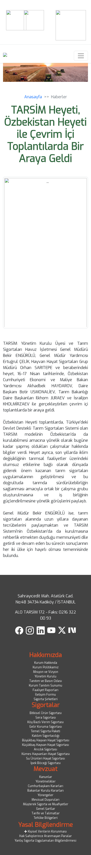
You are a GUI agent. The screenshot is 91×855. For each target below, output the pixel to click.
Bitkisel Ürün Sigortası (46, 713)
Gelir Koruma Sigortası (45, 727)
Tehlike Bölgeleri (46, 818)
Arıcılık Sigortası (45, 749)
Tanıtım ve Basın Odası (45, 681)
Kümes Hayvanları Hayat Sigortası (45, 754)
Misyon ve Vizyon (45, 672)
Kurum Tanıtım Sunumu (45, 685)
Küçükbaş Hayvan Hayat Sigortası (45, 745)
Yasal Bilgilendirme (45, 825)
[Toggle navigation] (81, 56)
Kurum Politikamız (46, 667)
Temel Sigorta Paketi (45, 731)
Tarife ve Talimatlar (46, 813)
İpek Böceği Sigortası (46, 763)
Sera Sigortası (45, 718)
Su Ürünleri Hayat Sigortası (45, 758)
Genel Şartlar (45, 809)
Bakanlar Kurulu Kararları (45, 791)
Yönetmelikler (46, 781)
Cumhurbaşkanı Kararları (45, 786)
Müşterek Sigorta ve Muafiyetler (45, 804)
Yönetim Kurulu (45, 676)
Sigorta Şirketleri (46, 699)
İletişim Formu (45, 695)
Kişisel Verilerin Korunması (47, 831)
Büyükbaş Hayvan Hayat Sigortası (45, 740)
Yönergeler (45, 795)
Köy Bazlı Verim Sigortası (45, 722)
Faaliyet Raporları (45, 690)
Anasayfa (33, 97)
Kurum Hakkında (45, 663)
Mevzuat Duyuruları (45, 800)
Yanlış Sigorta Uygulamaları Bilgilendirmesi (45, 841)
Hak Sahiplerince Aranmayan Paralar (45, 836)
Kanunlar (45, 777)
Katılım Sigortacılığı (45, 736)
